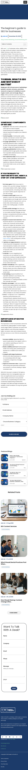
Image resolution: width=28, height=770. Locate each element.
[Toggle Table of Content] (24, 44)
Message (6, 666)
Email (5, 651)
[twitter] (2, 737)
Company (6, 643)
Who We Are (3, 746)
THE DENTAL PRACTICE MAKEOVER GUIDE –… (15, 473)
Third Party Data (4, 764)
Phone (5, 658)
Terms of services (4, 758)
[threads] (16, 737)
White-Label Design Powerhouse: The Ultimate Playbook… (16, 457)
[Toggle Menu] (25, 2)
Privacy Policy (4, 761)
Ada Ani (5, 36)
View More (13, 613)
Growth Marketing (19, 39)
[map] (20, 737)
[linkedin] (13, 737)
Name (5, 636)
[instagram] (9, 737)
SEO (26, 39)
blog (2, 39)
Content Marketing (9, 39)
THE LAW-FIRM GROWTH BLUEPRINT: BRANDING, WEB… (17, 481)
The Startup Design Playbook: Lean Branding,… (17, 465)
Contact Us (3, 748)
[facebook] (6, 737)
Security (2, 766)
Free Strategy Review (5, 743)
